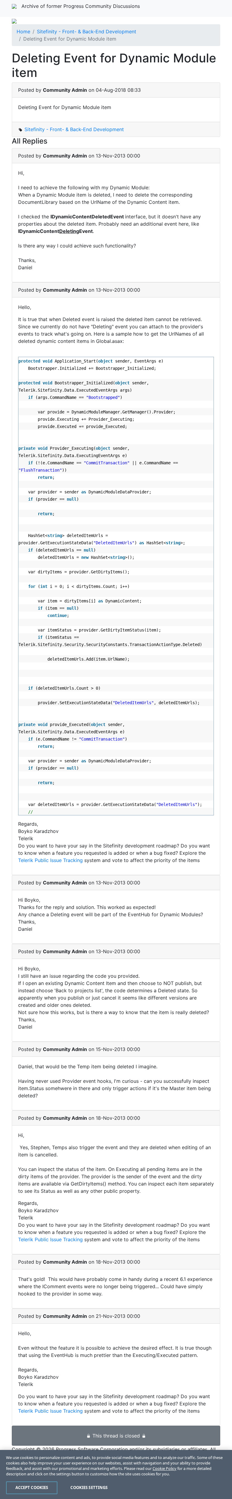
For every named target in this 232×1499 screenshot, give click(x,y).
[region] (116, 1474)
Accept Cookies (31, 1487)
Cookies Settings (89, 1487)
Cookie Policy (164, 1468)
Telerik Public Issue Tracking (50, 860)
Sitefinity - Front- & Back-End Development (86, 31)
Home (23, 31)
